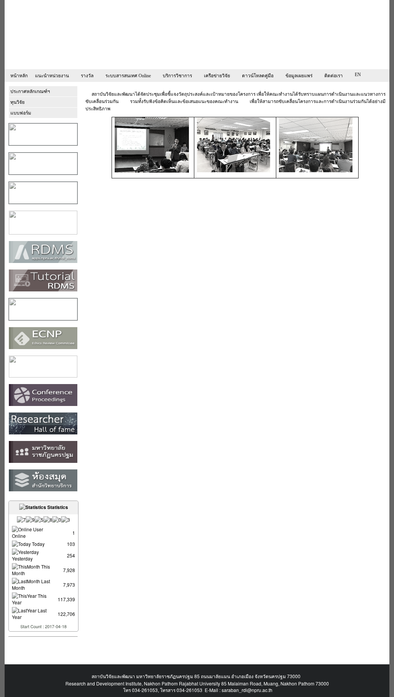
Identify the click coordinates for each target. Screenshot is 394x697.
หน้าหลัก (19, 75)
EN (358, 74)
